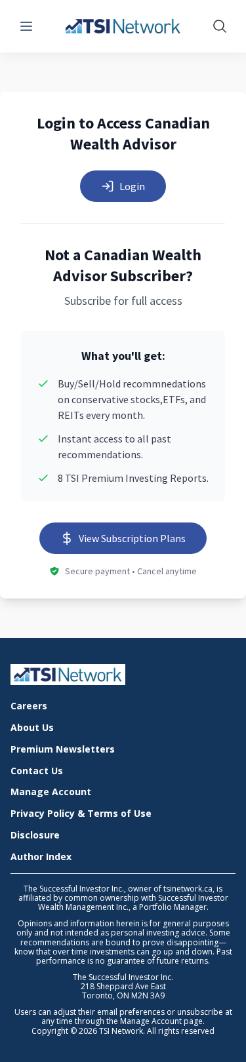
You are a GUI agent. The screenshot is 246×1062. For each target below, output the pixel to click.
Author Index (41, 857)
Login (132, 186)
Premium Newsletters (62, 749)
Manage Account (50, 792)
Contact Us (36, 771)
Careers (28, 706)
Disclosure (35, 835)
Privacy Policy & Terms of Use (81, 813)
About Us (32, 728)
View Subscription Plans (132, 538)
